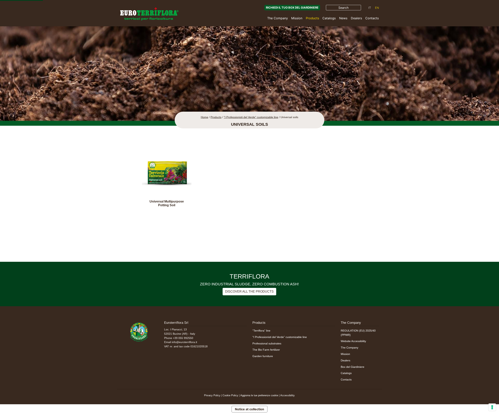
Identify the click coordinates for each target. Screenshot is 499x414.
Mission (296, 18)
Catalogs (329, 18)
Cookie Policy (230, 395)
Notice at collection (249, 409)
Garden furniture (262, 356)
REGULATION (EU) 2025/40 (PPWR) (358, 332)
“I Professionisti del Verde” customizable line (279, 337)
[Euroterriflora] (139, 331)
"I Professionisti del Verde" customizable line (251, 117)
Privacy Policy (212, 395)
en (377, 7)
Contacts (372, 18)
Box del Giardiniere (352, 366)
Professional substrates (266, 343)
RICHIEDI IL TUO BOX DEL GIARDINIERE (292, 7)
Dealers (356, 18)
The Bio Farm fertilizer (266, 349)
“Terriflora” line (261, 330)
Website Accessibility (353, 341)
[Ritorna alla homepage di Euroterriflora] (149, 14)
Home (204, 117)
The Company (277, 18)
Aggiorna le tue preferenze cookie (259, 395)
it (369, 7)
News (343, 18)
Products (312, 18)
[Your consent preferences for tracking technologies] (492, 407)
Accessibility (287, 395)
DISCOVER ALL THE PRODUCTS (249, 291)
